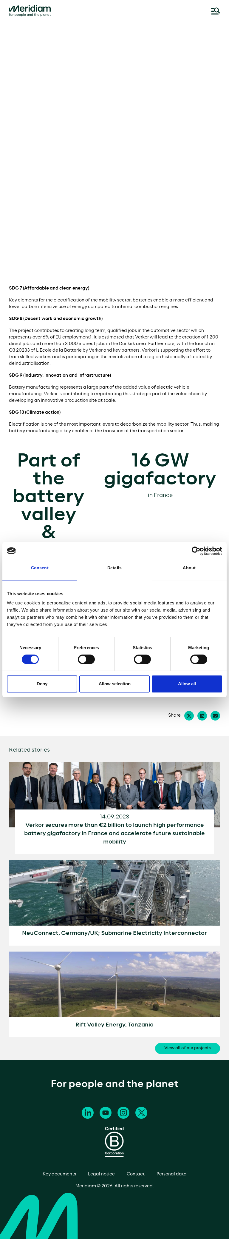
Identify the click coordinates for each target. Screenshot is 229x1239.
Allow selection (115, 683)
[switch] (86, 659)
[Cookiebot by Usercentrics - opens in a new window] (196, 550)
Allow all (187, 683)
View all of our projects (187, 1048)
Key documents (59, 1174)
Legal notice (101, 1174)
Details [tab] (114, 567)
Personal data (172, 1174)
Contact (136, 1174)
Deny (42, 683)
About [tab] (189, 567)
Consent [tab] (40, 567)
